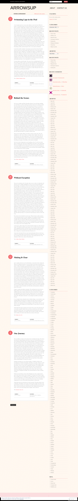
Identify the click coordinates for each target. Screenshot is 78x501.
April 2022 (53, 125)
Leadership (53, 399)
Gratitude (52, 373)
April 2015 (53, 283)
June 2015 (52, 279)
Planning (52, 421)
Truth (52, 461)
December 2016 (53, 245)
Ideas (52, 388)
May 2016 (52, 259)
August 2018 (53, 208)
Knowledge (53, 397)
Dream (52, 352)
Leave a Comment (17, 83)
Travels (52, 453)
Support (52, 446)
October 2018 (53, 204)
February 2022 (53, 129)
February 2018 (53, 219)
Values (52, 468)
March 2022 (53, 127)
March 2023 (53, 104)
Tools (52, 451)
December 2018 (53, 200)
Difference (52, 337)
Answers (52, 295)
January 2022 (53, 131)
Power (52, 423)
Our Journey (19, 333)
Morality (20, 159)
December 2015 (53, 268)
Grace (52, 371)
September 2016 (53, 251)
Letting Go (53, 403)
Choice (35, 164)
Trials (52, 455)
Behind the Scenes (21, 97)
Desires (52, 333)
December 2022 (53, 110)
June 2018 (52, 212)
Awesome (52, 299)
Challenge (52, 305)
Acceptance (53, 292)
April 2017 (53, 238)
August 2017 (53, 230)
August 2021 (53, 140)
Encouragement (53, 354)
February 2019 (53, 197)
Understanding (53, 465)
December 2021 (53, 133)
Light (52, 404)
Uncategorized (53, 463)
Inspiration (53, 391)
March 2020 (53, 172)
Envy (52, 357)
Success (52, 442)
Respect (23, 239)
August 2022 (53, 118)
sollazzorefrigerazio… (57, 86)
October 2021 (53, 136)
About (52, 8)
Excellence (53, 361)
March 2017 (53, 240)
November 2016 (53, 247)
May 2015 (52, 281)
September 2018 (53, 206)
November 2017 (53, 225)
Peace (23, 159)
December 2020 (53, 155)
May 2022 (52, 123)
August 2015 (53, 276)
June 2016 (52, 257)
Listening (52, 406)
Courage (35, 320)
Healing (52, 378)
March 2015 (53, 285)
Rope (52, 433)
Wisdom (52, 472)
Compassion (53, 316)
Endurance (53, 356)
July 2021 (52, 142)
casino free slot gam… (57, 94)
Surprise (52, 448)
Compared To (64, 94)
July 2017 (52, 232)
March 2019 (53, 195)
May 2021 (52, 146)
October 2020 (53, 159)
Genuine (52, 369)
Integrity (41, 164)
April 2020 (53, 170)
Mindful (52, 410)
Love (52, 408)
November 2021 (53, 135)
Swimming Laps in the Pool (25, 19)
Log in (52, 481)
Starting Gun (53, 41)
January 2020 (53, 176)
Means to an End (54, 46)
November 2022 (53, 112)
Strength (52, 440)
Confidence (39, 395)
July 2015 (52, 277)
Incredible (52, 389)
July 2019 (52, 187)
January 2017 (53, 244)
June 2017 (52, 234)
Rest (51, 431)
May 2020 (52, 168)
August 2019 (53, 185)
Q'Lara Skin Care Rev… (57, 81)
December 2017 (53, 223)
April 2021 (53, 148)
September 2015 (53, 274)
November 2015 (53, 270)
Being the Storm (54, 37)
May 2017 (52, 236)
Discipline (38, 244)
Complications (53, 318)
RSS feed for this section (39, 13)
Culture (17, 239)
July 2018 (52, 210)
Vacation (52, 466)
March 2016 (53, 262)
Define (35, 244)
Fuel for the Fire (61, 77)
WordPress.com (53, 486)
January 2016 (53, 266)
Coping (52, 326)
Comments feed (53, 485)
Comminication (53, 310)
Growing (52, 374)
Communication (53, 314)
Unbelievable (64, 90)
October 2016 (53, 249)
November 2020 (53, 157)
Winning (52, 470)
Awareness (52, 297)
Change (52, 307)
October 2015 (53, 272)
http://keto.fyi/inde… (56, 90)
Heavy (63, 86)
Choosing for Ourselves (55, 39)
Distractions (40, 320)
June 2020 (52, 167)
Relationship (53, 429)
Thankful (52, 450)
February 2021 (53, 151)
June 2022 (52, 121)
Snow (24, 78)
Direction (52, 341)
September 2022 (53, 116)
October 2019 (53, 182)
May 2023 (52, 101)
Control (52, 324)
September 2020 (53, 161)
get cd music (55, 77)
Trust (52, 459)
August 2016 (53, 253)
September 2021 (53, 138)
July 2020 (52, 165)
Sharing (52, 436)
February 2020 (53, 174)
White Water (65, 81)
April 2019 (53, 193)
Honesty (38, 164)
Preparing (52, 425)
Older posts (13, 405)
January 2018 (53, 221)
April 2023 (53, 103)
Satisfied (52, 435)
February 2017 (53, 242)
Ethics (17, 159)
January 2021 (53, 153)
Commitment (36, 83)
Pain (51, 414)
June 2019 (52, 189)
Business (52, 303)
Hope (52, 386)
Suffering (52, 444)
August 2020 (53, 163)
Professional (53, 427)
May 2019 (52, 191)
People (52, 419)
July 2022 (52, 120)
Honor (20, 239)
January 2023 (53, 108)
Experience (53, 363)
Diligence (52, 339)
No (22, 389)
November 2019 (53, 180)
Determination (41, 83)
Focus (42, 244)
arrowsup (23, 7)
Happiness (52, 376)
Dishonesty (53, 348)
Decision (17, 389)
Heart (52, 380)
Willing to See (53, 35)
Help (52, 382)
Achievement (32, 83)
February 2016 (53, 264)
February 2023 (53, 106)
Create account (53, 479)
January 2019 (53, 198)
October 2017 (53, 227)
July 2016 (52, 255)
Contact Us (62, 8)
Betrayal (52, 301)
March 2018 (53, 217)
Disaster (52, 344)
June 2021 (52, 144)
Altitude (17, 78)
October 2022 (53, 114)
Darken (17, 314)
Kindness (52, 395)
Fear (20, 314)
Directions (52, 342)
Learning (52, 401)
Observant (52, 412)
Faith (31, 85)
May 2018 (52, 213)
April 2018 (53, 215)
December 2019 (53, 178)
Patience (52, 416)
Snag (52, 438)
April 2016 (53, 260)
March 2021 (53, 150)
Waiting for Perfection (55, 43)
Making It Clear (21, 257)
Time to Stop (53, 33)
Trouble (52, 457)
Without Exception (22, 177)
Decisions (52, 329)
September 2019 (53, 183)
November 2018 (53, 202)
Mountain (21, 78)
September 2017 (53, 229)
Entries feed (53, 483)
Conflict (52, 322)
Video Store (53, 44)
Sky (21, 314)
